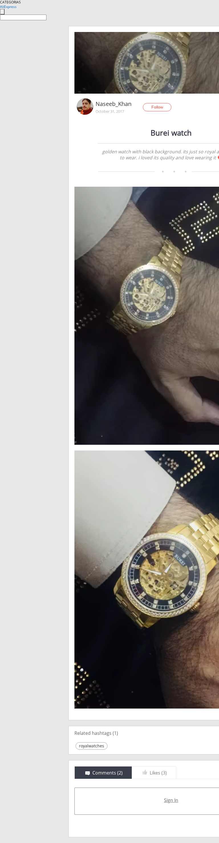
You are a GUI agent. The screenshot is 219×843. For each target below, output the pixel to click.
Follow (157, 107)
